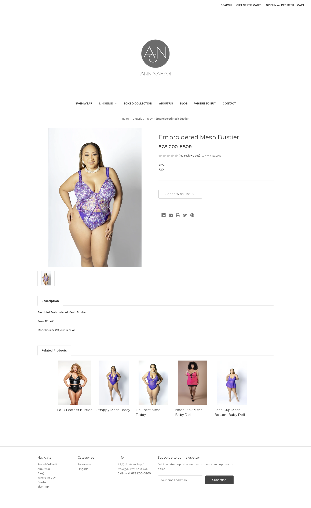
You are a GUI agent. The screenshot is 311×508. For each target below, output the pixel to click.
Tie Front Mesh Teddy (148, 412)
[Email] (171, 215)
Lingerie (106, 103)
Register (287, 5)
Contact (229, 103)
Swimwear (83, 103)
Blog (183, 103)
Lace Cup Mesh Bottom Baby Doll (230, 412)
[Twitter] (185, 215)
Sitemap (43, 486)
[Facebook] (163, 215)
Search (226, 5)
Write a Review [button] (211, 156)
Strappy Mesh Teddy (113, 410)
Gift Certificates (248, 5)
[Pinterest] (192, 215)
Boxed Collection (138, 103)
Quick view (74, 382)
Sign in (271, 5)
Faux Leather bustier (74, 410)
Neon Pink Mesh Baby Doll (189, 412)
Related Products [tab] (54, 350)
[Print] (178, 215)
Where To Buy (205, 103)
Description (50, 301)
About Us (166, 103)
